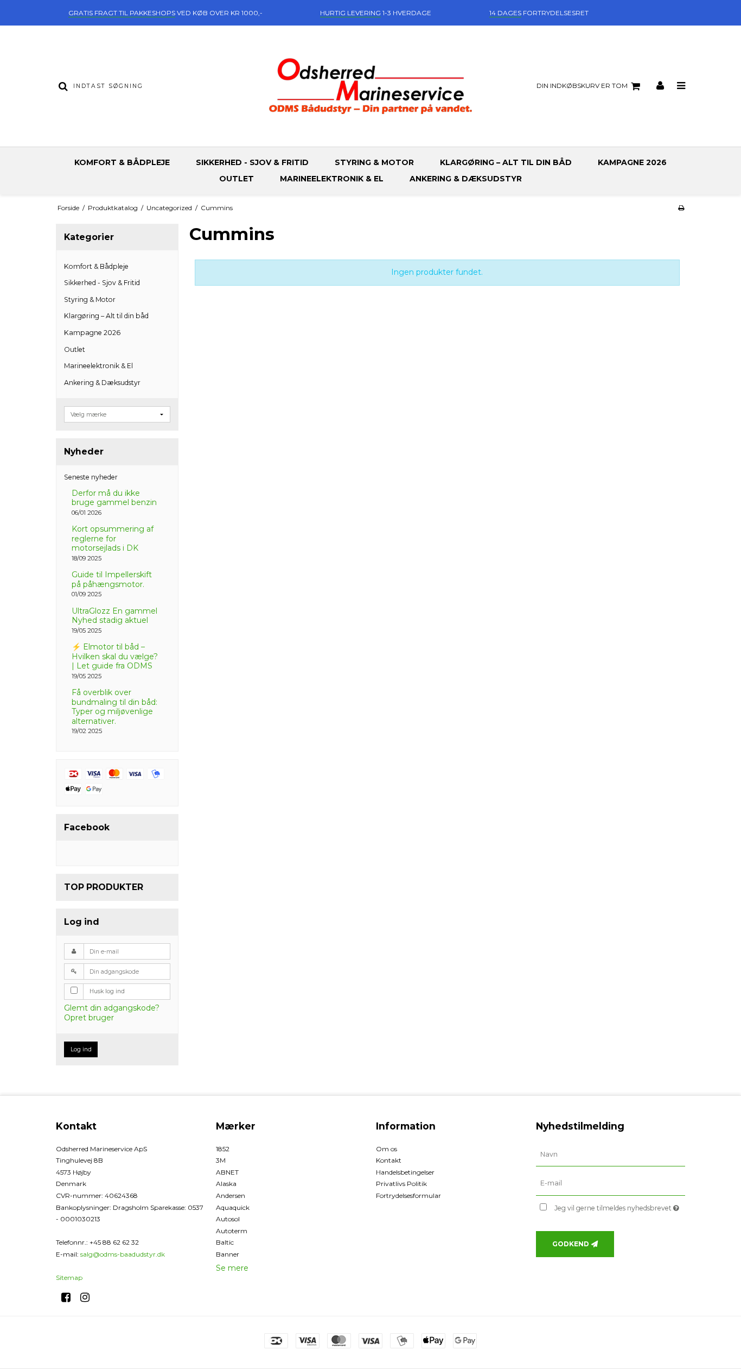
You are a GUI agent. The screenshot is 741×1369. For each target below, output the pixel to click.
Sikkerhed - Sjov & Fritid (252, 162)
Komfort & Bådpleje (122, 162)
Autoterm (231, 1231)
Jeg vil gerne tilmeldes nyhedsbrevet (619, 1206)
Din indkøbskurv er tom (582, 85)
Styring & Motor (374, 162)
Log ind (81, 1049)
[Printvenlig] (681, 208)
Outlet (236, 179)
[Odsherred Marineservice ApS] (370, 86)
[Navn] (610, 1154)
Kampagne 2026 (632, 162)
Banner (227, 1254)
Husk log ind (107, 991)
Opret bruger (89, 1018)
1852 (222, 1149)
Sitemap (69, 1277)
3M (221, 1160)
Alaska (226, 1183)
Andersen (230, 1195)
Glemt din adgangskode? (111, 1008)
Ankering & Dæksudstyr (466, 179)
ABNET (227, 1172)
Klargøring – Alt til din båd (506, 162)
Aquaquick (233, 1207)
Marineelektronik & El (332, 179)
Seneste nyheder (91, 477)
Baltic (225, 1242)
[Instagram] (88, 1297)
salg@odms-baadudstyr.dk (122, 1254)
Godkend (570, 1244)
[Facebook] (69, 1297)
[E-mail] (610, 1183)
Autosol (228, 1219)
